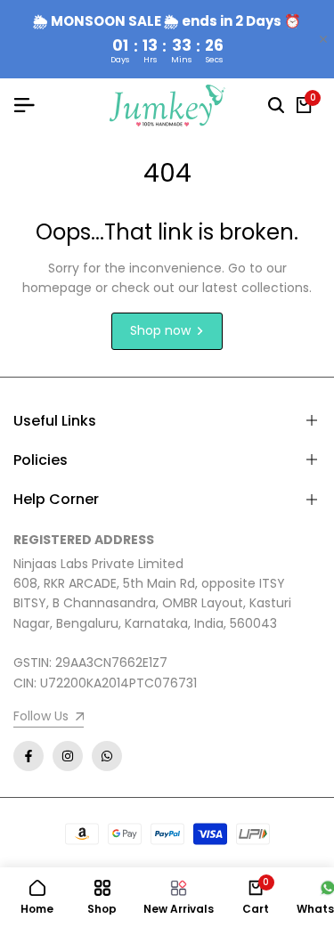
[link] (48, 718)
